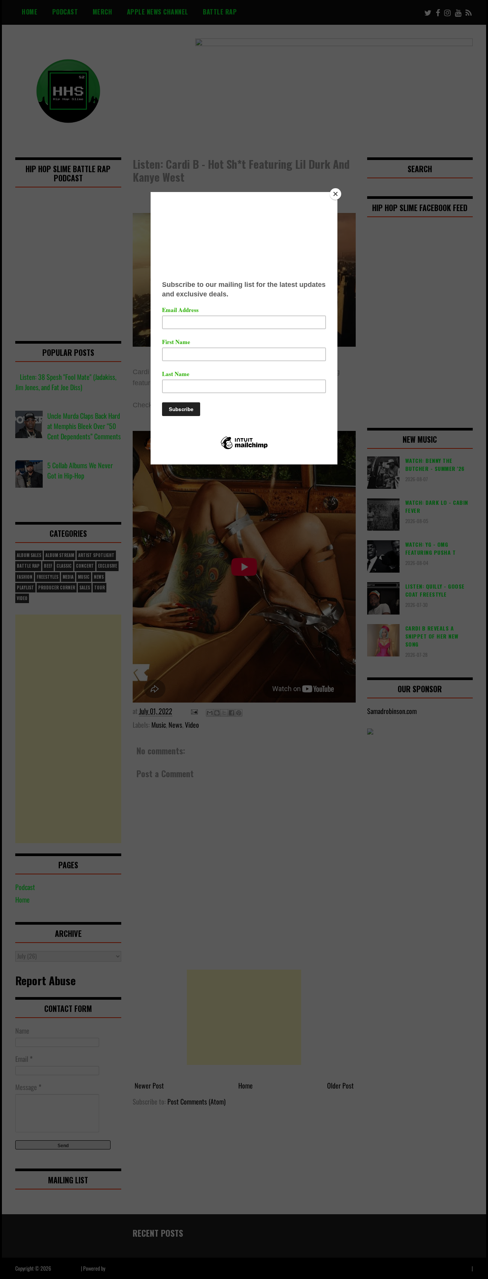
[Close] (335, 194)
